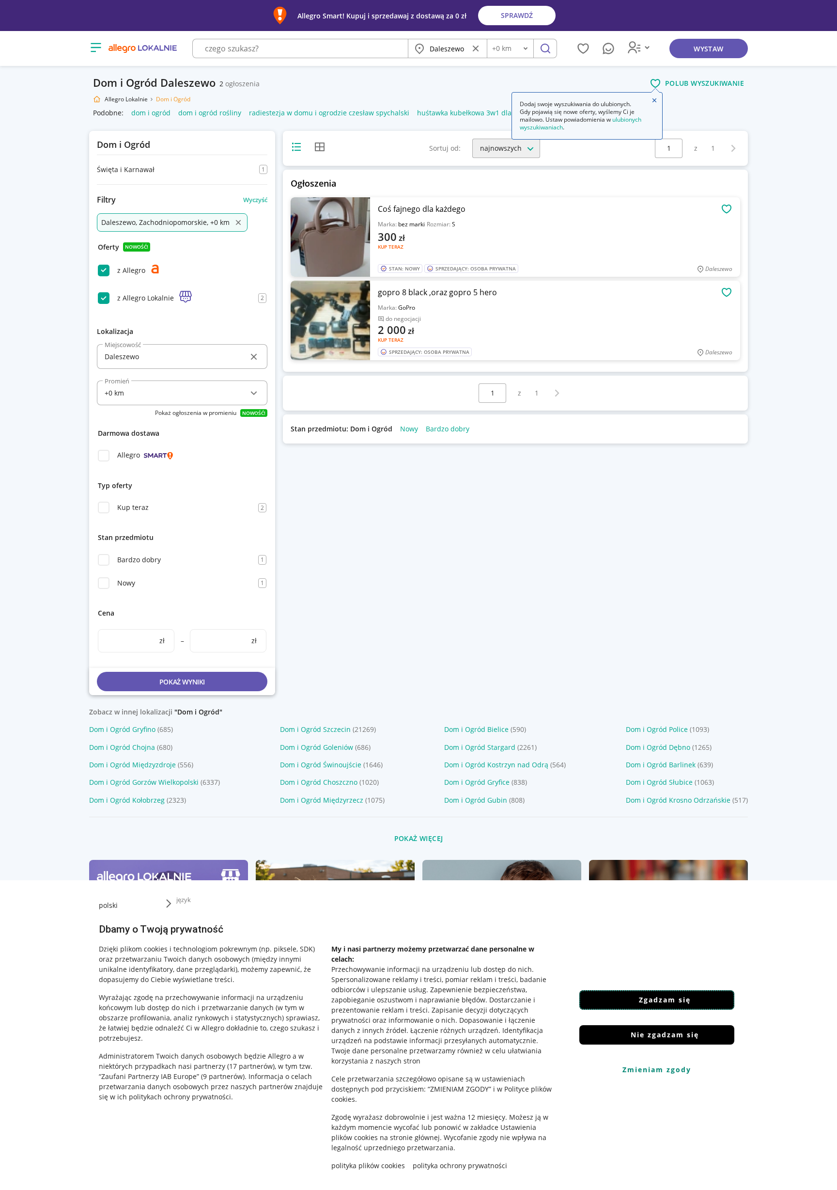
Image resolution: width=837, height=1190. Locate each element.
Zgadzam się (665, 999)
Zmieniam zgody (656, 1069)
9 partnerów (223, 1076)
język (183, 900)
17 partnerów (251, 1066)
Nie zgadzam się (665, 1034)
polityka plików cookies (368, 1165)
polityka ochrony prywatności (460, 1165)
